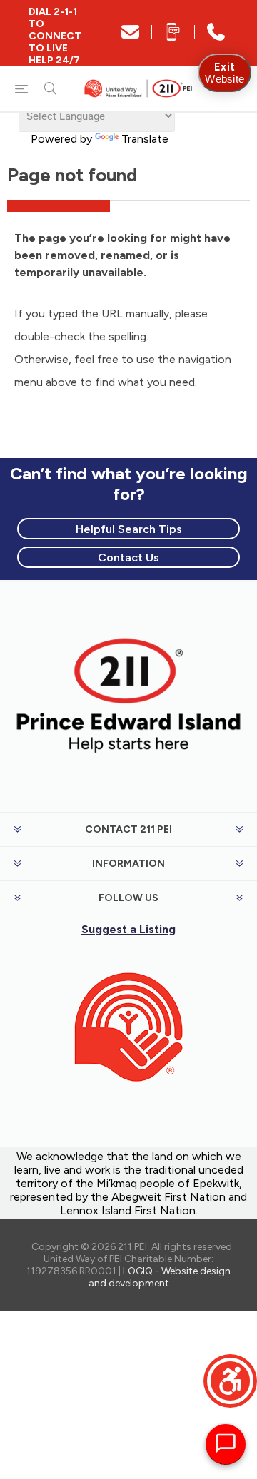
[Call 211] (216, 37)
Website (224, 73)
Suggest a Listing (128, 929)
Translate (144, 139)
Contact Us (128, 557)
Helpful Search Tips (129, 529)
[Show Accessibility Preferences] (230, 1381)
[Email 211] (130, 37)
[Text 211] (173, 37)
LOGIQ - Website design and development (160, 1277)
